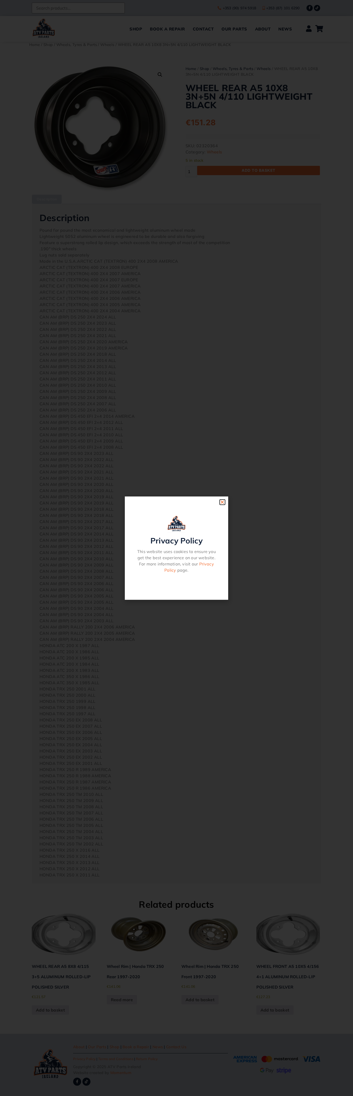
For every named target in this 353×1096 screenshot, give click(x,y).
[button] (222, 502)
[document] (176, 548)
